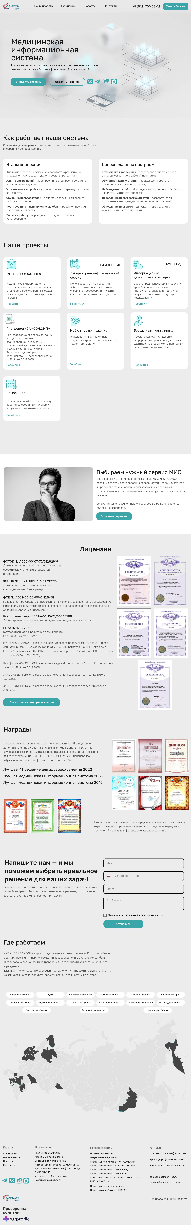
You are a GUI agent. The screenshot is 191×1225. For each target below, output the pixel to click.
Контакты (9, 1165)
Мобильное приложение (88, 330)
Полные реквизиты (101, 1153)
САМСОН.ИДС (174, 264)
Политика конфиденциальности (109, 1186)
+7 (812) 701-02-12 (146, 6)
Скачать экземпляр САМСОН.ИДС (109, 1169)
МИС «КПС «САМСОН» (24, 274)
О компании (10, 1153)
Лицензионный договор (104, 1157)
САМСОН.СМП (43, 1172)
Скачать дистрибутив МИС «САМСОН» (112, 1161)
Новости (8, 1161)
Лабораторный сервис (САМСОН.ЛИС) (57, 1164)
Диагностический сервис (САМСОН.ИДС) (58, 1168)
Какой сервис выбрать (48, 1180)
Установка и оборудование (51, 1176)
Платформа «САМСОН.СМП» (28, 328)
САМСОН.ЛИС (110, 265)
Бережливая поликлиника (154, 330)
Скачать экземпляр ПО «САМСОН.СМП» (113, 1165)
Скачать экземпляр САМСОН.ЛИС (109, 1173)
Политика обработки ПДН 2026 (108, 1190)
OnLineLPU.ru (16, 393)
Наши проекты (11, 1157)
